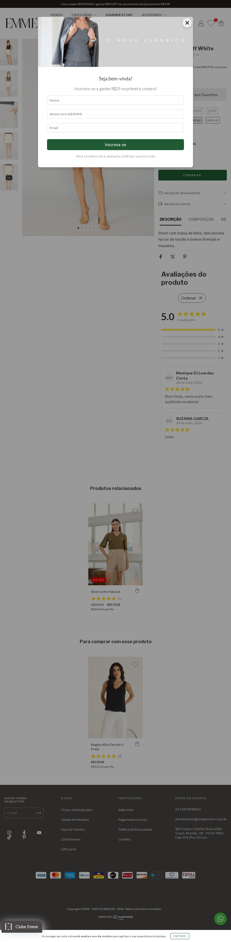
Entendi (180, 936)
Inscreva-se (115, 144)
